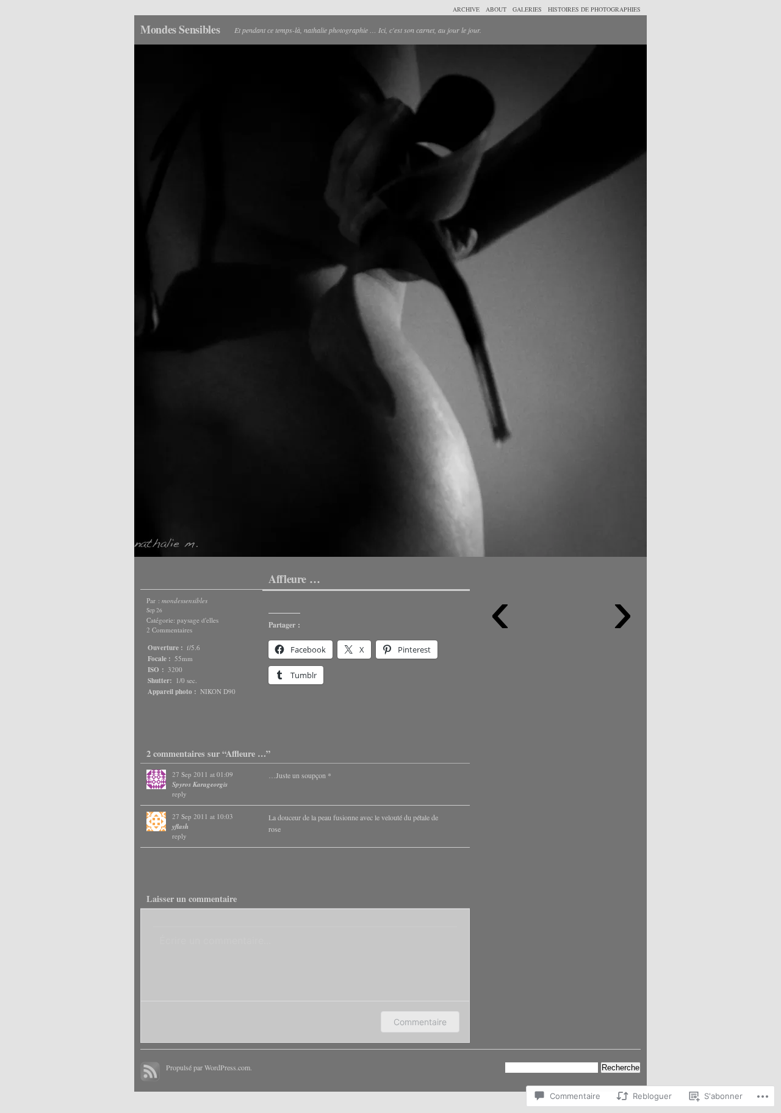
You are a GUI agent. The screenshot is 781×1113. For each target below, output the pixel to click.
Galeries (527, 9)
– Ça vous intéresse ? (518, 304)
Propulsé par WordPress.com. (209, 1067)
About (496, 9)
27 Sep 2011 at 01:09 (202, 774)
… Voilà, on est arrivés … (262, 304)
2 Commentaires (169, 629)
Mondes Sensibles (180, 29)
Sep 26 (154, 610)
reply (179, 793)
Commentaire (420, 1022)
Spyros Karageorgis (200, 784)
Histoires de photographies (594, 9)
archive (466, 9)
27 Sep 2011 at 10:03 (202, 816)
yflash (180, 826)
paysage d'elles (197, 619)
